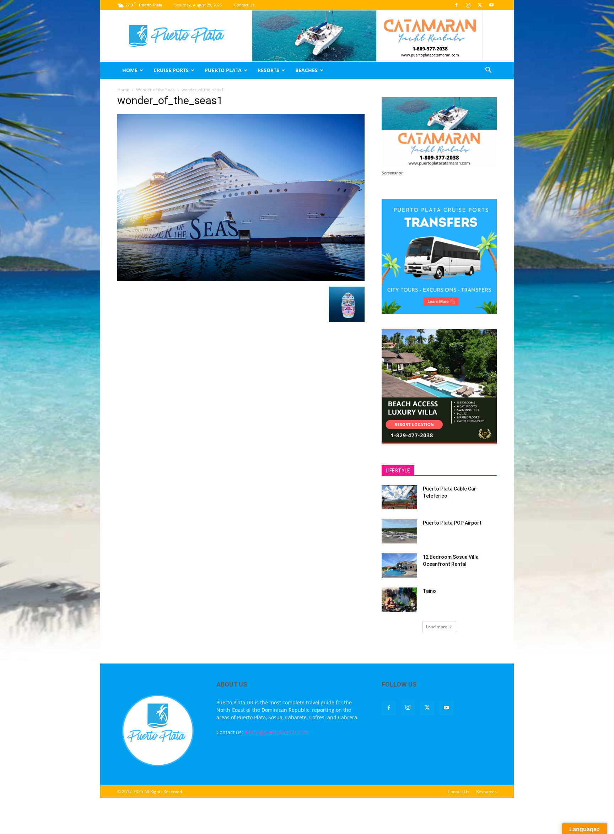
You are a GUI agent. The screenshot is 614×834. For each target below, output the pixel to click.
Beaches (306, 70)
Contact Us (244, 4)
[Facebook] (456, 5)
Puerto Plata (223, 70)
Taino (429, 591)
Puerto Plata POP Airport (452, 523)
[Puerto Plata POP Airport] (399, 531)
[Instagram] (468, 5)
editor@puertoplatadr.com (276, 732)
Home (130, 70)
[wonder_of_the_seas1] (241, 279)
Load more (436, 627)
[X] (479, 5)
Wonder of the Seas (155, 90)
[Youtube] (491, 5)
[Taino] (399, 599)
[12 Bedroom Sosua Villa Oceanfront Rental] (399, 565)
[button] (488, 70)
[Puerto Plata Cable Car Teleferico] (399, 497)
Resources (486, 792)
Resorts (268, 70)
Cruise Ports (171, 70)
